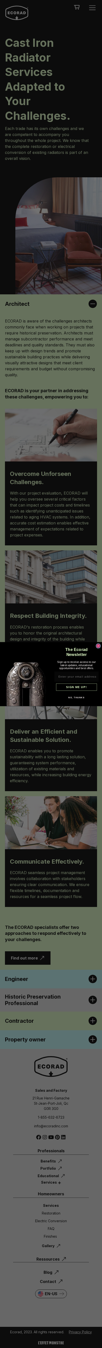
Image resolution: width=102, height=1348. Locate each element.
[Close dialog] (98, 646)
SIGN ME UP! (76, 686)
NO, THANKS (76, 697)
